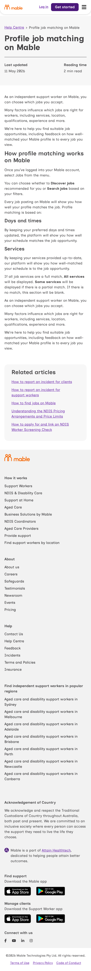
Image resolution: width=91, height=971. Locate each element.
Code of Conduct (68, 963)
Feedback (12, 648)
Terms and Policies (19, 662)
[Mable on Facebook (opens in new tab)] (5, 941)
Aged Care (13, 507)
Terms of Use (19, 963)
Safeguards (14, 581)
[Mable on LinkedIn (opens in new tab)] (22, 941)
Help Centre (14, 27)
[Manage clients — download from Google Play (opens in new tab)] (50, 918)
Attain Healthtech (56, 850)
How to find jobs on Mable (33, 403)
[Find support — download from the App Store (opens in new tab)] (17, 891)
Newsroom (13, 595)
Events (9, 602)
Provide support (17, 535)
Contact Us (13, 634)
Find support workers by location (31, 543)
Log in (43, 7)
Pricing (10, 610)
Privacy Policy (43, 963)
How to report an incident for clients (41, 382)
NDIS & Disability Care (23, 493)
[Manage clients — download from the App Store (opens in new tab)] (17, 918)
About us (11, 567)
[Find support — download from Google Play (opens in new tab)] (50, 891)
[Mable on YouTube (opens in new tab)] (14, 941)
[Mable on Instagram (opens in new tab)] (31, 941)
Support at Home (18, 500)
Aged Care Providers (21, 528)
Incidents (12, 655)
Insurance (13, 669)
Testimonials (14, 588)
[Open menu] (84, 7)
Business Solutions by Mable (28, 514)
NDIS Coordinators (20, 521)
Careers (10, 574)
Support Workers (18, 486)
